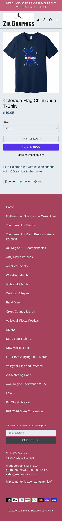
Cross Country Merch (20, 311)
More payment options (31, 154)
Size (6, 122)
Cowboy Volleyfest (18, 293)
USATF (10, 393)
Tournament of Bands (20, 225)
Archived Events (17, 266)
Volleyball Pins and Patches (24, 366)
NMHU (10, 329)
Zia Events (24, 510)
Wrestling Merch (17, 275)
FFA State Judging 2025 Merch (26, 357)
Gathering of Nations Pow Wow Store (31, 216)
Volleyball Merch (17, 284)
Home (10, 207)
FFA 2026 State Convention (24, 411)
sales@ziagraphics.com (21, 474)
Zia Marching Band (18, 375)
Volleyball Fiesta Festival (22, 320)
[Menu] (57, 19)
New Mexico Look (18, 347)
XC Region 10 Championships (26, 248)
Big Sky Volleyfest (18, 402)
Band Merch (14, 302)
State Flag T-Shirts (18, 338)
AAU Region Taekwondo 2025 (26, 384)
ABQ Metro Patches (19, 257)
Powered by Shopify (42, 510)
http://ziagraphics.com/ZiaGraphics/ (29, 481)
